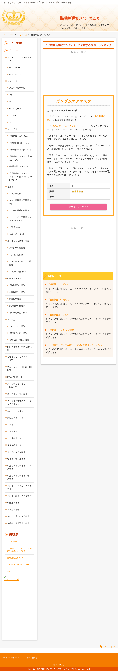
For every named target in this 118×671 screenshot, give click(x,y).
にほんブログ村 (11, 579)
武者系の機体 (13, 509)
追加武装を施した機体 (19, 340)
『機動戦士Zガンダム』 (58, 299)
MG (10, 102)
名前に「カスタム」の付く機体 (19, 487)
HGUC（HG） (15, 108)
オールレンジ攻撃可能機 (18, 241)
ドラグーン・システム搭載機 (20, 263)
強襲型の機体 (15, 299)
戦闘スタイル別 (14, 278)
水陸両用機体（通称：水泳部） (19, 348)
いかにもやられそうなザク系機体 (19, 477)
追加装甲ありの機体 (18, 333)
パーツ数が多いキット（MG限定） (17, 385)
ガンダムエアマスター (75, 101)
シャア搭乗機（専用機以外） (20, 202)
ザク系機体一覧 (14, 445)
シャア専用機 (15, 193)
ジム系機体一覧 (14, 438)
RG (10, 122)
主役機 (10, 424)
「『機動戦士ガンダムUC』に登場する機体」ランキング (74, 345)
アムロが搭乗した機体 (19, 210)
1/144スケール (15, 74)
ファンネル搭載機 (17, 248)
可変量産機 (12, 431)
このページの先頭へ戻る (106, 646)
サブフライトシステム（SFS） (17, 358)
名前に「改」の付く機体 (18, 516)
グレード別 (12, 81)
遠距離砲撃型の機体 (18, 312)
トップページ (8, 35)
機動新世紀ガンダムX (79, 18)
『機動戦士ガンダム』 (58, 284)
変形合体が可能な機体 (17, 394)
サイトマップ (59, 665)
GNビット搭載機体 (17, 271)
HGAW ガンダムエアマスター (65, 126)
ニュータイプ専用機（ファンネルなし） (20, 219)
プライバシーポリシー (11, 658)
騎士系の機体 (13, 503)
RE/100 (12, 115)
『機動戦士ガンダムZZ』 (59, 314)
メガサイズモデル (17, 88)
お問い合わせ (32, 658)
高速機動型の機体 (17, 306)
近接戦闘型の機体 (17, 292)
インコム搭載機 (16, 255)
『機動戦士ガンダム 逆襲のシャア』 (65, 330)
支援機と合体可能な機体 (18, 523)
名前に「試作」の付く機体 (19, 496)
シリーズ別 (22, 35)
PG (10, 95)
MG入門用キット (15, 377)
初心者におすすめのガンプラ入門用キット (19, 402)
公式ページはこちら (78, 207)
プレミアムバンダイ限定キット (19, 59)
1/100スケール (15, 67)
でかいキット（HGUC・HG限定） (19, 368)
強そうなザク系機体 (16, 459)
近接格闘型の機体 (17, 285)
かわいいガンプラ (15, 411)
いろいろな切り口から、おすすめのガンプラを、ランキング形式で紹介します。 (37, 2)
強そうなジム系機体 (16, 452)
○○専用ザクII (14, 227)
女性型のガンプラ (15, 418)
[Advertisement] (78, 74)
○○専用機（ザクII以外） (20, 234)
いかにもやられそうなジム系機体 (19, 467)
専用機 (10, 186)
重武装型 (11, 319)
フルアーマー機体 (17, 326)
